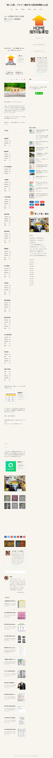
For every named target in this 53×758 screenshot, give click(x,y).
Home (11, 9)
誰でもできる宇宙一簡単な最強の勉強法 (38, 255)
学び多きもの (42, 248)
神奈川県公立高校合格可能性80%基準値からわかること (15, 706)
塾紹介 (17, 9)
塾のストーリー (42, 253)
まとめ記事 (40, 240)
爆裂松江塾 (11, 109)
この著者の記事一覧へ (20, 592)
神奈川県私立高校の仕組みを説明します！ (12, 624)
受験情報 (22, 9)
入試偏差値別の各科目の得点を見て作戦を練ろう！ (14, 601)
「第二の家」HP (39, 38)
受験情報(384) (6, 443)
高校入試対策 (40, 238)
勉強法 (35, 9)
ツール (42, 246)
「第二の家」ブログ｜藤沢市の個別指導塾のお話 (26, 5)
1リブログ (6, 447)
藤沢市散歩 (33, 240)
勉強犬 (11, 576)
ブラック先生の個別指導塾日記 (36, 244)
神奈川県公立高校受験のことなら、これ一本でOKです (15, 682)
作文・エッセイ (33, 248)
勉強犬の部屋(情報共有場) (39, 44)
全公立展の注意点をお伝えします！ (11, 636)
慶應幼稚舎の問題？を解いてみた (41, 176)
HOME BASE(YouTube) (39, 51)
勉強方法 (33, 251)
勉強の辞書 (32, 238)
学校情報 (29, 9)
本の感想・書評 (34, 246)
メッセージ (33, 253)
